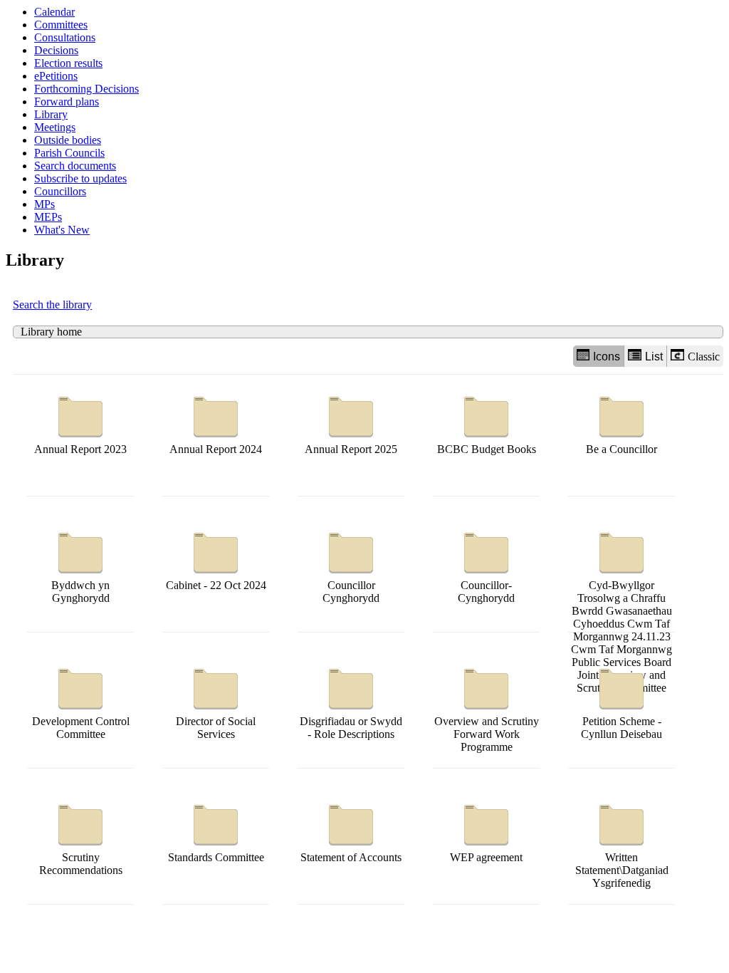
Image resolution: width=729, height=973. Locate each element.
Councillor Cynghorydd (350, 591)
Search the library (52, 304)
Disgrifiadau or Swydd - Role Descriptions (351, 727)
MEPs (48, 217)
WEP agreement (486, 857)
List (654, 356)
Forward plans (66, 101)
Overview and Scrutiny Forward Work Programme (486, 734)
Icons (606, 356)
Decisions (56, 50)
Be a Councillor (621, 449)
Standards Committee (216, 857)
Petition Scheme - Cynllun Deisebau (621, 727)
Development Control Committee (81, 727)
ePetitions (56, 76)
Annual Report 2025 (351, 449)
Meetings (54, 127)
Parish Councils (69, 153)
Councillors (60, 191)
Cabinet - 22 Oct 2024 (216, 585)
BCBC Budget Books (486, 449)
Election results (68, 63)
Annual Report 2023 (80, 449)
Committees (61, 25)
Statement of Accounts (351, 857)
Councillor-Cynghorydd (486, 591)
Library (51, 114)
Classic (704, 356)
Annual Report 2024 (215, 449)
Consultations (64, 37)
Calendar (54, 12)
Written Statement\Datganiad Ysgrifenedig (621, 870)
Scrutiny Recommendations (80, 863)
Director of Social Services (216, 727)
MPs (44, 204)
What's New (62, 230)
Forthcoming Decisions (86, 89)
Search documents (75, 166)
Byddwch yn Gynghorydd (80, 591)
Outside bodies (67, 140)
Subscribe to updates (80, 178)
